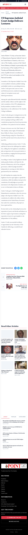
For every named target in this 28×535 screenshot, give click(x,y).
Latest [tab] (5, 416)
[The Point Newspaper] (18, 1)
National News (4, 480)
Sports (2, 485)
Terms (16, 532)
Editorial (3, 483)
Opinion (3, 489)
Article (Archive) (8, 12)
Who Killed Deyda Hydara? (7, 504)
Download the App (15, 517)
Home (2, 12)
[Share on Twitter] (18, 268)
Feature (3, 491)
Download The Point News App (9, 506)
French (3, 487)
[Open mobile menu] (25, 4)
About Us (3, 499)
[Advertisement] (14, 248)
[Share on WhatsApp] (21, 268)
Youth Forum (4, 493)
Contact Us (4, 502)
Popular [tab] (13, 416)
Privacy (12, 532)
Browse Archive (14, 521)
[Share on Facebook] (15, 268)
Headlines (3, 478)
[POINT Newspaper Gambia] (16, 1)
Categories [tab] (22, 416)
